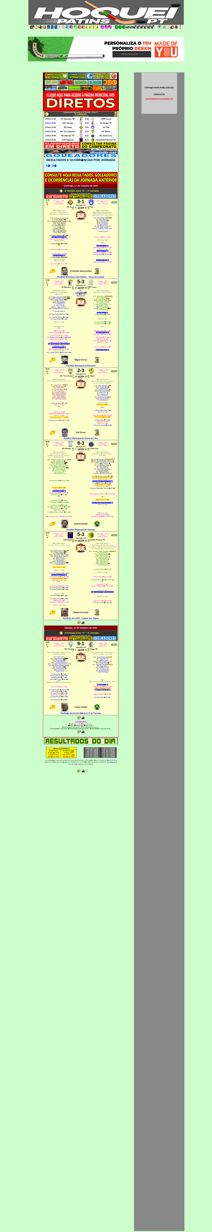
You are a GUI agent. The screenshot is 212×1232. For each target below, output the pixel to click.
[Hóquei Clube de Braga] (93, 124)
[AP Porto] (97, 526)
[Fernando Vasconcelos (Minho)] (64, 275)
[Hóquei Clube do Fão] (93, 128)
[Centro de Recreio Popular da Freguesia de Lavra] (93, 120)
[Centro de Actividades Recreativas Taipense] (81, 141)
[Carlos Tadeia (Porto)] (64, 711)
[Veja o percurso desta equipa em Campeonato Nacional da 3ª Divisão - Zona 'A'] (70, 205)
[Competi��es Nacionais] (56, 78)
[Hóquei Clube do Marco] (93, 133)
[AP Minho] (97, 273)
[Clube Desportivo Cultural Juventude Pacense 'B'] (93, 141)
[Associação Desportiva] (81, 133)
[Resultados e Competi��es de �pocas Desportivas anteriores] (111, 90)
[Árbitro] (52, 273)
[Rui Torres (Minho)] (64, 436)
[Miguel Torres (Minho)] (64, 363)
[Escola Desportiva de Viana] (81, 128)
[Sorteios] (99, 90)
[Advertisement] (106, 66)
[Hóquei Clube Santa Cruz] (93, 137)
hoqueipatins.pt (111, 762)
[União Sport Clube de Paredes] (81, 124)
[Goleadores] (50, 90)
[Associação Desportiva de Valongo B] (81, 137)
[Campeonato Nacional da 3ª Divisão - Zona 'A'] (61, 192)
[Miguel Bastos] (81, 294)
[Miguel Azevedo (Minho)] (64, 616)
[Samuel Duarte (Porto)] (64, 527)
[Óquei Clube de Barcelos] (81, 120)
